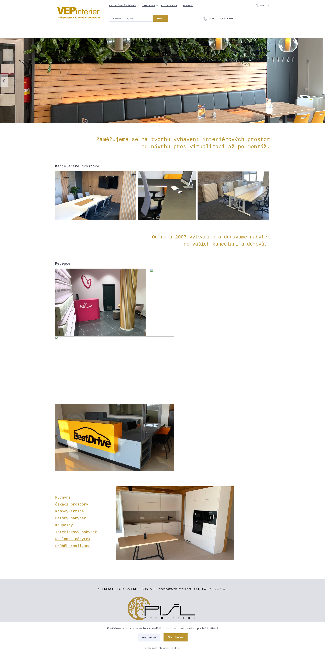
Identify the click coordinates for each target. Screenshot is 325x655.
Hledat (160, 18)
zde (179, 648)
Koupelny (64, 525)
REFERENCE (148, 5)
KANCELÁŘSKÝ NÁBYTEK (122, 5)
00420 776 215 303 (221, 18)
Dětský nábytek (70, 518)
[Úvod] (78, 13)
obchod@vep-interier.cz (175, 589)
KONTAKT (188, 5)
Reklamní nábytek (72, 539)
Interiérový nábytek (76, 532)
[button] (321, 80)
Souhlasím (175, 637)
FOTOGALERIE (169, 5)
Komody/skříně (69, 511)
